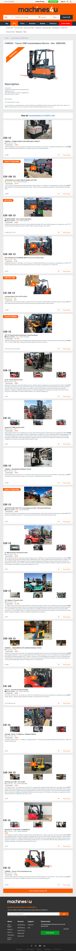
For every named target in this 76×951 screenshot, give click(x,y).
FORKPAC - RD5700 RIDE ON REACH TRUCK (18, 469)
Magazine (10, 929)
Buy (7, 23)
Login (8, 925)
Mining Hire (19, 32)
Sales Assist (21, 936)
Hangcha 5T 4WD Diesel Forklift (14, 427)
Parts (22, 23)
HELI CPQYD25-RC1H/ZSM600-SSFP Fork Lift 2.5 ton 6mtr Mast (24, 257)
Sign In (63, 1)
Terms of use (19, 949)
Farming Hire (56, 28)
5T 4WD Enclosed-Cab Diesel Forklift (16, 552)
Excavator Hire (46, 28)
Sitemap (39, 949)
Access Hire (9, 28)
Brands (42, 23)
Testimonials (10, 935)
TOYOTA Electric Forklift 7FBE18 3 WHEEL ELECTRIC (21, 180)
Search (65, 17)
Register (9, 926)
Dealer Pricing (21, 930)
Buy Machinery (21, 925)
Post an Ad (53, 1)
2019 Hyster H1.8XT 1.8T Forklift (15, 782)
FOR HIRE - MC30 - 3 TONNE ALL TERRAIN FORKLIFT (20, 734)
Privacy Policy (29, 949)
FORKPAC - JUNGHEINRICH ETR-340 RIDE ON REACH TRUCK (23, 648)
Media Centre (21, 933)
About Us (9, 932)
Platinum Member (10, 220)
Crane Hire (38, 28)
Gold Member (9, 181)
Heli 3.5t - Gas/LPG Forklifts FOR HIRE (16, 689)
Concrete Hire (18, 28)
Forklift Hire (64, 28)
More (25, 32)
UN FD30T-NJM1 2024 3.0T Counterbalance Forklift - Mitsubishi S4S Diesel (28, 508)
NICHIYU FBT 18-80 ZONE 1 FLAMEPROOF (17, 829)
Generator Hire (10, 32)
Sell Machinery (21, 927)
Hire (14, 23)
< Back (7, 38)
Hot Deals (66, 23)
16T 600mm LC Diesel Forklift (14, 600)
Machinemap (48, 949)
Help (29, 927)
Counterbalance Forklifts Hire (41, 115)
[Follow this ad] (58, 155)
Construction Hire (29, 28)
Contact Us (30, 925)
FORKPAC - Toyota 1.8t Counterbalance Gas (18, 871)
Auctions (32, 23)
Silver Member (9, 143)
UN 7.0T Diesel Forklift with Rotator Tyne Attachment (21, 335)
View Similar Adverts (37, 891)
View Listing (66, 155)
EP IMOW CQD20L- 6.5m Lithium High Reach (18, 219)
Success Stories (9, 938)
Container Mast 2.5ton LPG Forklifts (16, 296)
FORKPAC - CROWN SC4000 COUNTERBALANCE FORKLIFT (22, 141)
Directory (53, 23)
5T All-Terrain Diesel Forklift (14, 380)
